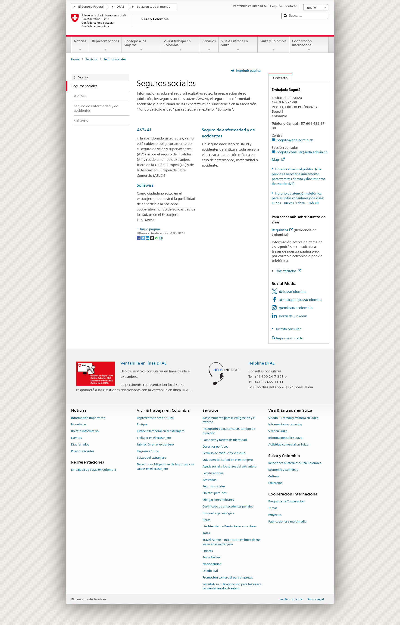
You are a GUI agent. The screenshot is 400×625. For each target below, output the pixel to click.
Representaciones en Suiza (155, 418)
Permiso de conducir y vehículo (224, 453)
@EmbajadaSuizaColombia (300, 299)
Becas (206, 520)
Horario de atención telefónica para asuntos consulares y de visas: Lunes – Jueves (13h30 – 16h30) (298, 198)
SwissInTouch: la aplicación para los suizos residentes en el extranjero (232, 586)
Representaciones (105, 41)
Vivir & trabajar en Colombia (177, 43)
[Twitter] (143, 237)
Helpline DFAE (261, 363)
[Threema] (152, 237)
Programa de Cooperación (286, 501)
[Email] (160, 237)
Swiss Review (212, 557)
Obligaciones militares (218, 499)
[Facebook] (139, 237)
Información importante (88, 418)
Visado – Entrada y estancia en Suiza (293, 418)
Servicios (209, 41)
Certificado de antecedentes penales (228, 506)
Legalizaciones (213, 473)
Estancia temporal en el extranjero (160, 431)
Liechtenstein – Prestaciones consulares (230, 526)
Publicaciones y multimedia (287, 521)
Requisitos (280, 230)
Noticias (80, 41)
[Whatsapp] (156, 237)
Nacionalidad (212, 564)
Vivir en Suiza (277, 431)
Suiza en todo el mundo (153, 6)
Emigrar (142, 424)
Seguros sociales (214, 486)
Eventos (76, 437)
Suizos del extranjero (151, 458)
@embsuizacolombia (295, 308)
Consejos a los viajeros (135, 43)
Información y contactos (285, 424)
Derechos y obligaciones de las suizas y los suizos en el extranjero (165, 466)
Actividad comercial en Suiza (288, 444)
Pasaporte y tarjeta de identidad (225, 440)
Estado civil (210, 570)
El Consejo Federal (91, 6)
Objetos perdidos (214, 493)
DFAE (120, 6)
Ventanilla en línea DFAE (144, 363)
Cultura (273, 476)
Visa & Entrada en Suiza (234, 43)
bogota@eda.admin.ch (295, 140)
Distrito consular (288, 329)
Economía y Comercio (283, 469)
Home (75, 59)
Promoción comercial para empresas (228, 577)
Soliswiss (145, 185)
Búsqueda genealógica (218, 513)
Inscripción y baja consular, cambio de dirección (229, 431)
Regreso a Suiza (148, 451)
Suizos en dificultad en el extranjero (228, 459)
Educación (275, 483)
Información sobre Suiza (285, 437)
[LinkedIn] (148, 237)
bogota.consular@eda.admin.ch (302, 152)
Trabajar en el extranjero (154, 437)
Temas (272, 508)
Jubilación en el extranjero (155, 444)
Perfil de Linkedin (293, 316)
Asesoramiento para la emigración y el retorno (229, 420)
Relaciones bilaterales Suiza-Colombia (294, 463)
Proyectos (274, 515)
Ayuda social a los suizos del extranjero (229, 466)
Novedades (78, 424)
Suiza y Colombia (273, 41)
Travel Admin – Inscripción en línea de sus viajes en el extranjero (231, 542)
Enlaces (208, 551)
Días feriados (286, 271)
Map (276, 159)
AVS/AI (144, 129)
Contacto (278, 78)
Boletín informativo (85, 431)
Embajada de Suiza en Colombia (93, 469)
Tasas (206, 533)
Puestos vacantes (82, 451)
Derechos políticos (215, 446)
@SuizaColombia (292, 291)
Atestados (209, 480)
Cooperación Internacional (302, 43)
